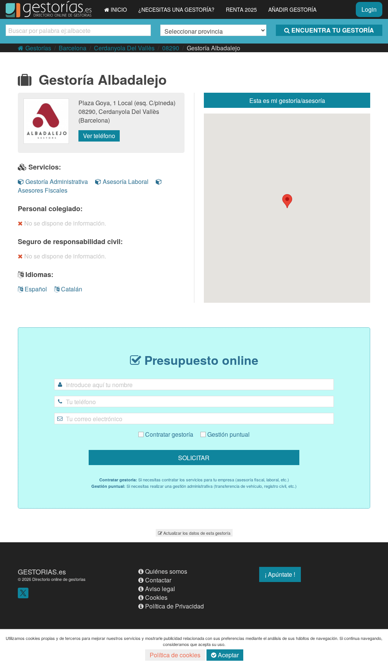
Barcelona (72, 48)
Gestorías (38, 48)
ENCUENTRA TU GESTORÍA (332, 30)
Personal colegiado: (50, 208)
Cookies (156, 597)
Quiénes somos (166, 571)
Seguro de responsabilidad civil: (70, 241)
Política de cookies (175, 655)
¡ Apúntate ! (280, 574)
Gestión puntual (228, 434)
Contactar (158, 580)
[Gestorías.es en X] (23, 592)
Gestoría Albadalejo (213, 48)
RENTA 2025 (241, 9)
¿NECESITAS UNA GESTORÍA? (176, 9)
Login (369, 9)
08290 (170, 48)
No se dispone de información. (65, 223)
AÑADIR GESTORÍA (292, 9)
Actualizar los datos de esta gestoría (196, 533)
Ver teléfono (99, 135)
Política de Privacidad (174, 606)
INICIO (119, 9)
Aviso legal (160, 588)
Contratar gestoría (168, 434)
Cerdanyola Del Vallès (124, 48)
